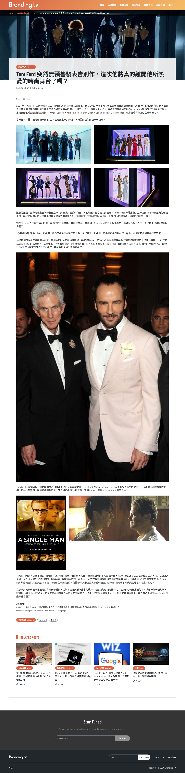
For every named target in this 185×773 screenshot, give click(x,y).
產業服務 (124, 5)
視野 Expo (139, 668)
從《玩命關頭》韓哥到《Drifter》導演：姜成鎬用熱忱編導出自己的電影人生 (33, 676)
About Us (159, 757)
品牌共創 (160, 5)
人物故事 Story (24, 668)
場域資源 (148, 5)
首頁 (102, 5)
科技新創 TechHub (65, 668)
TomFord (43, 620)
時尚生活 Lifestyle (26, 67)
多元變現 (136, 5)
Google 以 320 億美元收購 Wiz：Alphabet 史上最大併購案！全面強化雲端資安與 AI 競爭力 (111, 676)
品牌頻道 (112, 5)
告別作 (53, 620)
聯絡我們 (172, 757)
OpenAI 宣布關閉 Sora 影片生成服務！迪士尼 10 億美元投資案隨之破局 (73, 676)
